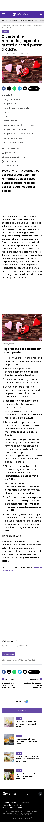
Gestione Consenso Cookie (12, 808)
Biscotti (5, 20)
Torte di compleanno (28, 20)
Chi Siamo (5, 802)
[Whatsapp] (14, 88)
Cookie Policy (18, 805)
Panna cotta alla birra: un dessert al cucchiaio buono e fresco (27, 741)
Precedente (10, 679)
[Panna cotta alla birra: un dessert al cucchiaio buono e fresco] (9, 741)
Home (4, 26)
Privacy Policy (7, 805)
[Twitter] (9, 88)
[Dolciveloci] (20, 14)
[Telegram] (20, 88)
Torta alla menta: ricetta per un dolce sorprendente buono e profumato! (27, 758)
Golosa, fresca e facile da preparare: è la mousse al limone (26, 724)
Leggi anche (22, 710)
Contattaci (15, 802)
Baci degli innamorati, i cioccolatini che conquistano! (33, 685)
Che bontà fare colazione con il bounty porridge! (8, 685)
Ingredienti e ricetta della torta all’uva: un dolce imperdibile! (26, 776)
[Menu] (3, 14)
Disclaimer (25, 802)
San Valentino (8, 654)
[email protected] (8, 813)
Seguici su (20, 701)
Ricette (9, 26)
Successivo (34, 679)
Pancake (13, 20)
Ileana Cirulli (6, 54)
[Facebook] (4, 88)
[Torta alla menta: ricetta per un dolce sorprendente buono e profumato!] (9, 759)
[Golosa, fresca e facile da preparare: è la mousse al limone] (9, 724)
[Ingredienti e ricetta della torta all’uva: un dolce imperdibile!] (9, 776)
